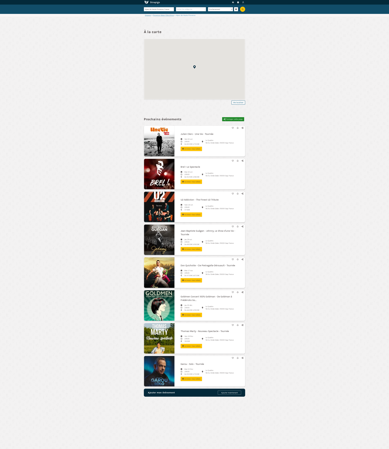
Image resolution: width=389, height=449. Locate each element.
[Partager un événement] (238, 2)
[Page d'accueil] (152, 2)
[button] (194, 67)
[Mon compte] (243, 2)
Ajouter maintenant (229, 392)
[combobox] (190, 9)
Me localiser (238, 102)
